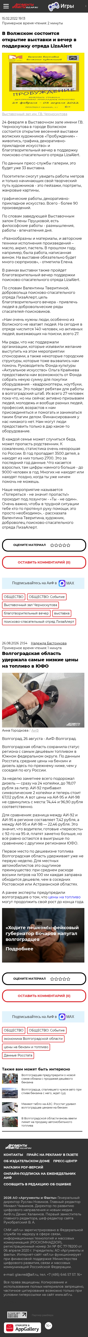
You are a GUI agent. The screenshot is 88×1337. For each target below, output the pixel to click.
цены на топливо (64, 897)
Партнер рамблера (42, 1315)
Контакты (13, 1155)
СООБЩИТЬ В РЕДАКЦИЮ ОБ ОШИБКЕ (37, 1184)
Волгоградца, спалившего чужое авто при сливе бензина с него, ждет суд (51, 1091)
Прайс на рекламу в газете (52, 1155)
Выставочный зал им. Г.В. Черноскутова (34, 114)
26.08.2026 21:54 (14, 643)
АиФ (35, 730)
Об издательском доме (27, 1161)
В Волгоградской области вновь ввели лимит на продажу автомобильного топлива (49, 1122)
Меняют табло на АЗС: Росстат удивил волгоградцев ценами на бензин (48, 1105)
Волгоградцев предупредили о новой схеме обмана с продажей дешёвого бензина (48, 1078)
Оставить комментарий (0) (44, 562)
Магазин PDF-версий (23, 1167)
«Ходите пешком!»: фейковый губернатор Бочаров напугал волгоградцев (42, 933)
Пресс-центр (65, 1161)
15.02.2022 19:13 (13, 18)
